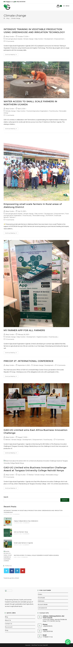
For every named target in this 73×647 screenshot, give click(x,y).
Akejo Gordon (10, 36)
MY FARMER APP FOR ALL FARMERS (24, 330)
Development (48, 39)
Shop (6, 630)
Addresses (41, 601)
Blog (6, 617)
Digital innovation (42, 337)
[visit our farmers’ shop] (8, 533)
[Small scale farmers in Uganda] (8, 544)
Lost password (42, 608)
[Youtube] (22, 570)
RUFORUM (49, 215)
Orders (40, 594)
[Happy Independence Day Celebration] (8, 522)
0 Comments (10, 41)
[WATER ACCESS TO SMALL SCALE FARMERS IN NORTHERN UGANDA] (8, 556)
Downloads (41, 598)
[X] (6, 570)
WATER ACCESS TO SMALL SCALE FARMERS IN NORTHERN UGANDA (36, 555)
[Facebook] (11, 570)
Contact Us (8, 623)
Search (6, 497)
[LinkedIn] (17, 570)
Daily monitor (39, 39)
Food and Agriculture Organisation (37, 111)
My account (8, 627)
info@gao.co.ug (48, 637)
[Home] (4, 18)
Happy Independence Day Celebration (26, 521)
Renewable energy (39, 215)
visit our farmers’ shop (21, 532)
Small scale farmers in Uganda (23, 543)
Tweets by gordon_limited (11, 578)
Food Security (53, 111)
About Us (8, 620)
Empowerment (59, 39)
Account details (42, 604)
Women (12, 217)
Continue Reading (11, 55)
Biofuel (8, 439)
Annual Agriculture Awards (14, 39)
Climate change (15, 18)
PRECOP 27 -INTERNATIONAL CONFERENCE (29, 361)
